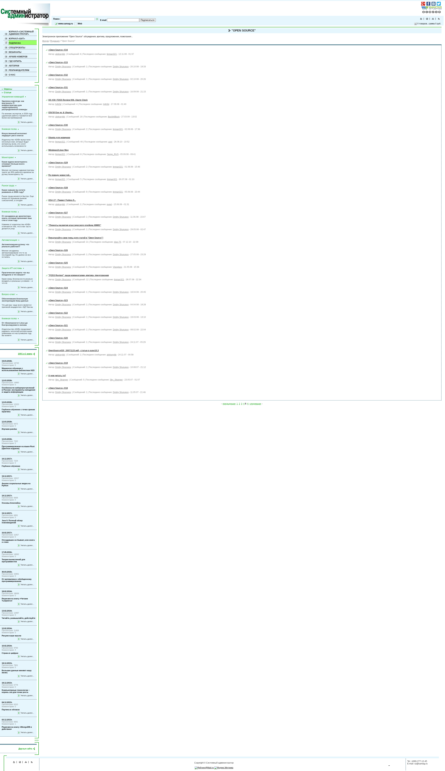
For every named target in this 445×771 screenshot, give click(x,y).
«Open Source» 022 (58, 313)
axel (110, 142)
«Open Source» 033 (58, 62)
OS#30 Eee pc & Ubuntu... (61, 112)
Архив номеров (18, 56)
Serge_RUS (113, 154)
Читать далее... (27, 122)
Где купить (15, 61)
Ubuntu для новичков (59, 137)
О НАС (12, 75)
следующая (255, 404)
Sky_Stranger (61, 380)
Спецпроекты (17, 47)
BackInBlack (114, 117)
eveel (109, 204)
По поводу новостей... (59, 175)
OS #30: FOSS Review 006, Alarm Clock (68, 100)
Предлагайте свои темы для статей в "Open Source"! (75, 238)
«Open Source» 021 (58, 325)
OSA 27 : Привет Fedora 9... (62, 200)
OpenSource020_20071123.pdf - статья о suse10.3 (73, 350)
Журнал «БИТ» (17, 38)
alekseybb (60, 54)
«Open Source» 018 (58, 388)
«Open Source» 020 (58, 338)
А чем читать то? (57, 375)
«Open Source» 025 (58, 263)
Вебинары (15, 52)
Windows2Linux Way (58, 150)
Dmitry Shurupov (63, 66)
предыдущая (229, 404)
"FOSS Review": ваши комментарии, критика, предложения (78, 275)
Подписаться (147, 20)
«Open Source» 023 (58, 300)
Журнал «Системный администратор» (21, 32)
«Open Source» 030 (58, 125)
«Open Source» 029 (58, 162)
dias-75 (117, 242)
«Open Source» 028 (58, 187)
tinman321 (112, 54)
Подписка (15, 43)
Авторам (14, 66)
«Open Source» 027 (58, 213)
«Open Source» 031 (58, 87)
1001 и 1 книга (25, 354)
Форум (45, 41)
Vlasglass (117, 267)
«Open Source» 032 (58, 75)
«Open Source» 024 (58, 288)
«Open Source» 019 (58, 363)
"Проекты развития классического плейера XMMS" (74, 225)
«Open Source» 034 (58, 50)
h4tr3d (58, 104)
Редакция (55, 41)
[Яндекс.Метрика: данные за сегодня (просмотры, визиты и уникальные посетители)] (223, 767)
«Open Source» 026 (58, 250)
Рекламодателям (19, 70)
